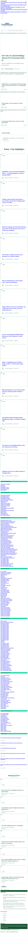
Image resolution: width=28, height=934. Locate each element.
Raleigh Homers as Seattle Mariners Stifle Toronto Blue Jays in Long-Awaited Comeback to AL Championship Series (14, 85)
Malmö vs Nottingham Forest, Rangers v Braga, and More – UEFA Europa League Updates (12, 364)
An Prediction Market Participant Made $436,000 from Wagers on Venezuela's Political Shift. (14, 419)
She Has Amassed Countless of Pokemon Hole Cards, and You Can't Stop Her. (13, 753)
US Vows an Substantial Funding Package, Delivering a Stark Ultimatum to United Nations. (13, 336)
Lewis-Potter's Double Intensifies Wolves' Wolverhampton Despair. (14, 908)
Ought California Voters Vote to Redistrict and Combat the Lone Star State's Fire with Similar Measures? (14, 308)
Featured (4, 920)
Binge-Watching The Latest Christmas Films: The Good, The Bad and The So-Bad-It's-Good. (13, 391)
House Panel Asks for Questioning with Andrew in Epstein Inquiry (11, 737)
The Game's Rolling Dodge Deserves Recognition (8, 748)
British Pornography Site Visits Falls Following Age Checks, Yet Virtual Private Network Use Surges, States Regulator (14, 228)
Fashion (4, 918)
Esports (4, 917)
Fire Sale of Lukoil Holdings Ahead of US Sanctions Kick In (13, 58)
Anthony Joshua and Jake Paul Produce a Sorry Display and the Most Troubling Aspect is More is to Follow (13, 201)
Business (4, 915)
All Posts (4, 913)
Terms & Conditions (10, 931)
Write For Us (3, 931)
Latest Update (3, 1)
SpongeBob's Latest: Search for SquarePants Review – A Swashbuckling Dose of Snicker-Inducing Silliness (13, 173)
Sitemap (16, 931)
